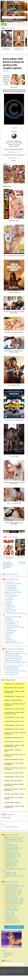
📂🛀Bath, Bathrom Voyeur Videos (14, 657)
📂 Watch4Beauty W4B (11, 641)
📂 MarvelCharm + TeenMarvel (13, 583)
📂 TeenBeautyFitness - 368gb (12, 853)
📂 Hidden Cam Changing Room (13, 660)
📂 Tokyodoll (8, 601)
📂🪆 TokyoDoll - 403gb (10, 888)
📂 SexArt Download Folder (12, 625)
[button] (2, 968)
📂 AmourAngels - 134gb (10, 923)
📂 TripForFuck (9, 629)
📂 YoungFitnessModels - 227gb (12, 856)
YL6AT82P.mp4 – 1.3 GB (14, 152)
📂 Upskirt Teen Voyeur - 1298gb (12, 891)
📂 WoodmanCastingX (10, 630)
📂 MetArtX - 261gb (9, 914)
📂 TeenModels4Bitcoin (11, 589)
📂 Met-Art (7, 636)
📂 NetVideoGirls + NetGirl (12, 590)
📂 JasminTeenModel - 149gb (11, 905)
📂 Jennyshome (9, 604)
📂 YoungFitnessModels (11, 587)
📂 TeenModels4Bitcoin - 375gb (12, 855)
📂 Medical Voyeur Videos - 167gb (13, 902)
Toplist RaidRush (8, 953)
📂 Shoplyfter (8, 608)
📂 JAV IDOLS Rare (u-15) (11, 674)
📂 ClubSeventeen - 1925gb (11, 910)
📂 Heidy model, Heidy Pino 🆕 (13, 616)
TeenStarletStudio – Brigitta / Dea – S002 (18, 48)
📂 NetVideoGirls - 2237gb (11, 846)
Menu (4, 24)
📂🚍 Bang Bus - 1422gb (10, 863)
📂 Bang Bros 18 (9, 639)
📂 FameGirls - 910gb (9, 916)
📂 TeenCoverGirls (9, 582)
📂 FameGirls (8, 634)
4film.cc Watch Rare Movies (12, 827)
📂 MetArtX (8, 637)
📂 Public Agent (9, 599)
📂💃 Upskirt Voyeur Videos (12, 655)
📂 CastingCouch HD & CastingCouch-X (15, 627)
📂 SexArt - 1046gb (9, 912)
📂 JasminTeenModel (10, 623)
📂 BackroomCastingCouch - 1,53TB (13, 848)
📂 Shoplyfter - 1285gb (10, 874)
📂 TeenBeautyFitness (10, 585)
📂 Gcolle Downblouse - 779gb (12, 895)
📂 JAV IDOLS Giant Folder (11, 672)
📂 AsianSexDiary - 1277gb (11, 917)
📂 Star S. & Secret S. (10, 611)
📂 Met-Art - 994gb (9, 867)
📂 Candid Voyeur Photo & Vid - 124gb (14, 900)
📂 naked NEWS (9, 620)
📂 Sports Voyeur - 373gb (10, 896)
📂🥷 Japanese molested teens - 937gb (14, 837)
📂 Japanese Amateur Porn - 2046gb (13, 898)
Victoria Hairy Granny (21, 562)
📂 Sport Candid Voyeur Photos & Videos (15, 671)
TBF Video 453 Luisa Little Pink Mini (6, 48)
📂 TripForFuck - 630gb (10, 907)
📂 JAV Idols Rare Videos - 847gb (12, 839)
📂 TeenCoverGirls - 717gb (11, 851)
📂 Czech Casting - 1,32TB (10, 844)
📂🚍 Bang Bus (8, 618)
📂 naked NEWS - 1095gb (10, 865)
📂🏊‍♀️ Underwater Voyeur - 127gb (13, 893)
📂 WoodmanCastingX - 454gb (12, 909)
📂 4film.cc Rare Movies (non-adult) (14, 643)
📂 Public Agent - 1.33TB (10, 858)
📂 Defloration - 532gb (10, 872)
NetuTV (15, 91)
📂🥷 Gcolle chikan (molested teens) (14, 651)
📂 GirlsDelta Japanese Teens (12, 622)
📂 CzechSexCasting (10, 606)
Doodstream (14, 128)
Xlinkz (5, 956)
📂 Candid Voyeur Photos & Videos (13, 665)
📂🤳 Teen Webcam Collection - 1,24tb (14, 886)
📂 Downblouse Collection (11, 667)
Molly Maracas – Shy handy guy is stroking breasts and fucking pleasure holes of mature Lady (8, 565)
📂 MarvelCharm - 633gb (10, 849)
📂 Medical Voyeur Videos (11, 669)
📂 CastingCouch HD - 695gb (11, 860)
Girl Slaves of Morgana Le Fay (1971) (9, 557)
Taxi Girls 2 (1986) (21, 557)
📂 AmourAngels (9, 632)
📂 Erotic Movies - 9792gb (10, 884)
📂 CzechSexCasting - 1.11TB (11, 862)
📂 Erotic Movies (9, 597)
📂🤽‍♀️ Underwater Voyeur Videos (13, 658)
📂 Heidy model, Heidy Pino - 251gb (13, 903)
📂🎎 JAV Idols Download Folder (13, 592)
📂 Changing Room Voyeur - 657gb (13, 889)
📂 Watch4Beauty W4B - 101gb (12, 921)
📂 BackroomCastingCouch (12, 595)
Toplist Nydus (7, 955)
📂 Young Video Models (11, 609)
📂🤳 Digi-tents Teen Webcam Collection (15, 653)
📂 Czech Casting (9, 594)
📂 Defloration (8, 603)
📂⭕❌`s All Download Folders (10, 574)
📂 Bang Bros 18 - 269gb (10, 919)
